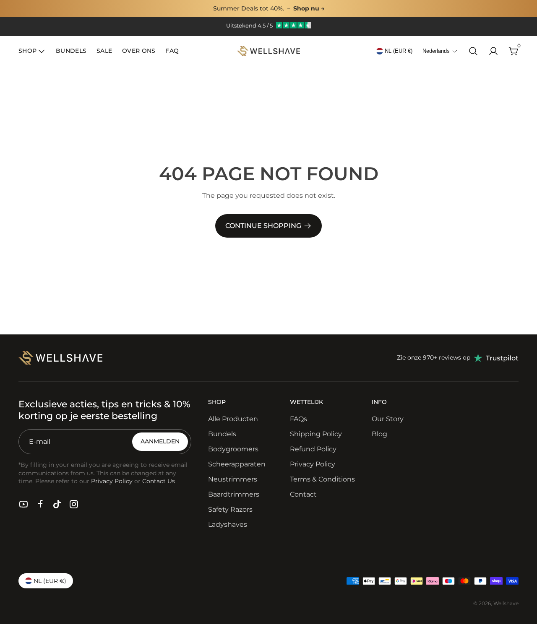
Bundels (222, 434)
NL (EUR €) (398, 51)
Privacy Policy (312, 464)
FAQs (298, 419)
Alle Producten (233, 419)
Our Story (388, 419)
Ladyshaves (227, 524)
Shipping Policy (316, 434)
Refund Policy (313, 449)
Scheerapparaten (237, 464)
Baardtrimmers (233, 494)
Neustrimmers (232, 479)
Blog (379, 434)
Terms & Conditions (322, 479)
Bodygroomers (233, 449)
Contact (303, 494)
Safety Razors (230, 509)
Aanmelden (160, 441)
